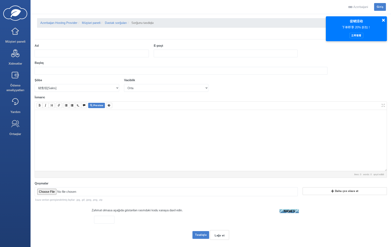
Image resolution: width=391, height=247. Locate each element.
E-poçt (158, 45)
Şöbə (38, 80)
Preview (97, 105)
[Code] (78, 105)
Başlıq (39, 62)
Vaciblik (129, 80)
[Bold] (40, 105)
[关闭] (383, 20)
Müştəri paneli (91, 22)
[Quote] (84, 105)
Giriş (380, 6)
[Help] (109, 105)
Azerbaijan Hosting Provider (58, 22)
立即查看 (356, 35)
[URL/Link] (59, 105)
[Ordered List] (72, 105)
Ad (37, 45)
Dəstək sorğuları (116, 22)
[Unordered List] (66, 105)
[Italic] (46, 105)
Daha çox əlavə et (346, 191)
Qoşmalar (41, 183)
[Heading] (52, 105)
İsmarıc (40, 97)
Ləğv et (219, 235)
